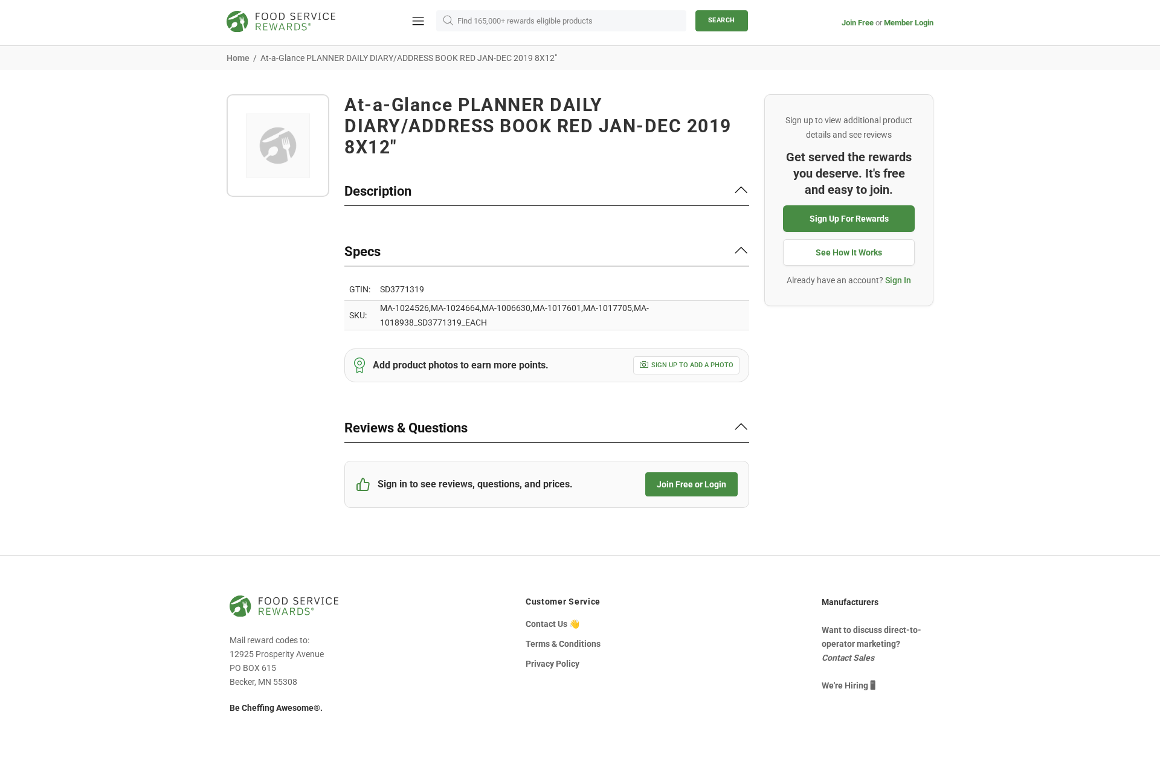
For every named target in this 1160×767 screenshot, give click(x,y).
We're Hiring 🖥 (848, 685)
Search (721, 20)
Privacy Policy (552, 664)
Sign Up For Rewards (849, 218)
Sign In (898, 280)
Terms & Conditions (563, 644)
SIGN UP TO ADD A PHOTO (692, 365)
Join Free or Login (691, 484)
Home (238, 58)
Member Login (908, 22)
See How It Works (849, 252)
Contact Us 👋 (552, 624)
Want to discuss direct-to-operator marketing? (871, 644)
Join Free (858, 22)
